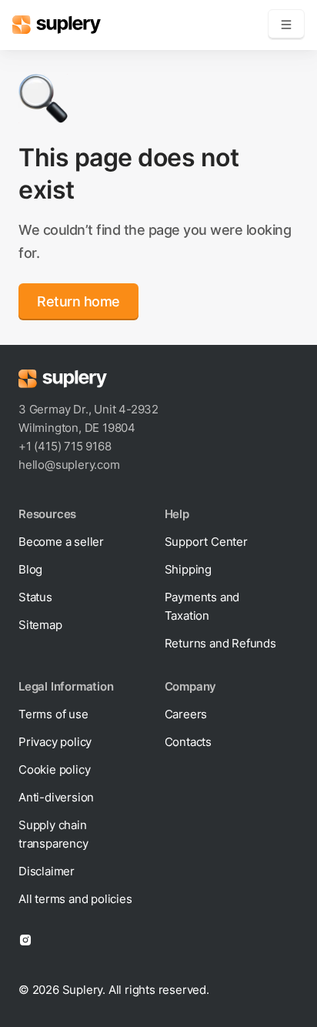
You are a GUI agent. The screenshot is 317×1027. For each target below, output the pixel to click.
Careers (186, 714)
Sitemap (40, 624)
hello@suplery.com (69, 464)
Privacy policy (55, 741)
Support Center (206, 541)
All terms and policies (75, 899)
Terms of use (53, 714)
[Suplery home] (56, 24)
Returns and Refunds (220, 643)
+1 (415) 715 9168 (65, 446)
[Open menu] (286, 24)
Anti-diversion (56, 797)
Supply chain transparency (53, 834)
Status (35, 597)
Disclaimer (46, 871)
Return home (78, 301)
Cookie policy (54, 769)
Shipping (188, 569)
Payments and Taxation (202, 606)
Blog (30, 569)
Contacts (188, 741)
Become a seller (61, 541)
